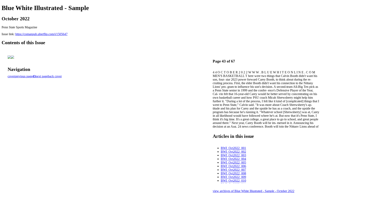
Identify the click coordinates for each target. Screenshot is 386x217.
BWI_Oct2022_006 (233, 166)
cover (11, 76)
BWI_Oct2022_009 (233, 177)
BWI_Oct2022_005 (233, 162)
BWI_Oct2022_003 (233, 155)
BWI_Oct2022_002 (233, 151)
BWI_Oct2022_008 (233, 173)
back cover (55, 76)
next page (42, 76)
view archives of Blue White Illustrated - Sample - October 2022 (253, 191)
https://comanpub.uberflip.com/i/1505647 (41, 34)
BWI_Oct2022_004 (233, 159)
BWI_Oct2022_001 (233, 148)
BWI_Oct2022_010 (233, 180)
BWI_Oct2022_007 (233, 169)
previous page (23, 76)
